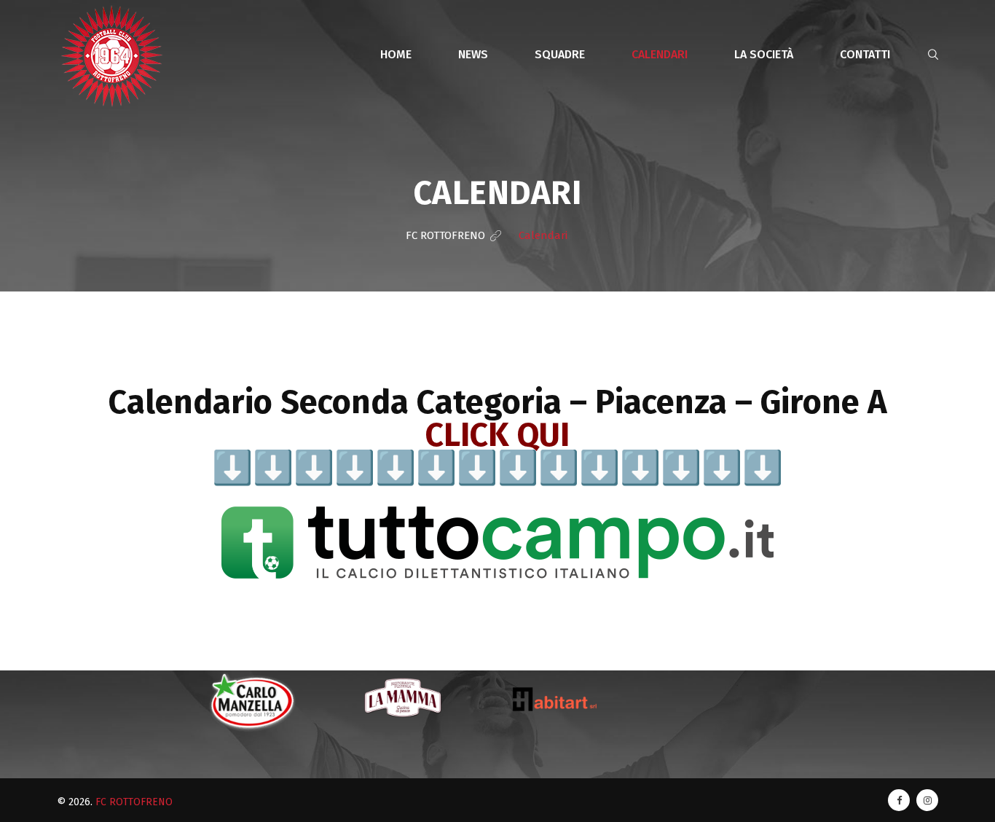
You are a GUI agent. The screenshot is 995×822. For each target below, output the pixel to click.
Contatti (865, 54)
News (473, 54)
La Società (763, 54)
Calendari (660, 54)
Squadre (560, 54)
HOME (396, 54)
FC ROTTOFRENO (134, 802)
